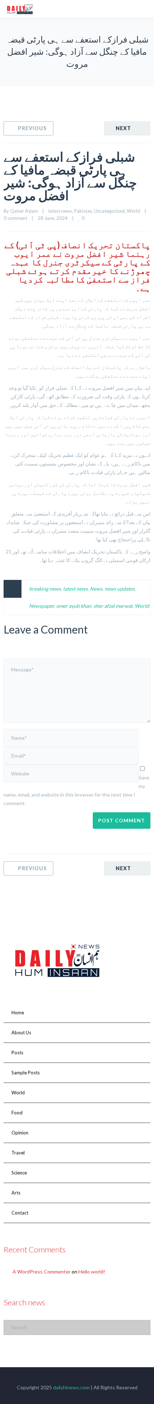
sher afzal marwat (113, 606)
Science (19, 1173)
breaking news (45, 589)
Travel (18, 1153)
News (96, 589)
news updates (120, 589)
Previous (32, 128)
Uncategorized (109, 211)
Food (17, 1112)
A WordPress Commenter (42, 1271)
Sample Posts (25, 1072)
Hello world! (91, 1271)
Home (17, 1012)
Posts (17, 1052)
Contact (19, 1213)
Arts (15, 1193)
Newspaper (41, 606)
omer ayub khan (73, 606)
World (133, 211)
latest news (60, 211)
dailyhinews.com (71, 1387)
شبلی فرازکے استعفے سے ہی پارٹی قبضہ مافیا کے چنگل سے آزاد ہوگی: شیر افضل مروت (70, 176)
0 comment (15, 218)
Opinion (19, 1132)
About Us (21, 1032)
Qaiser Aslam (24, 211)
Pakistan (83, 211)
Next (123, 128)
